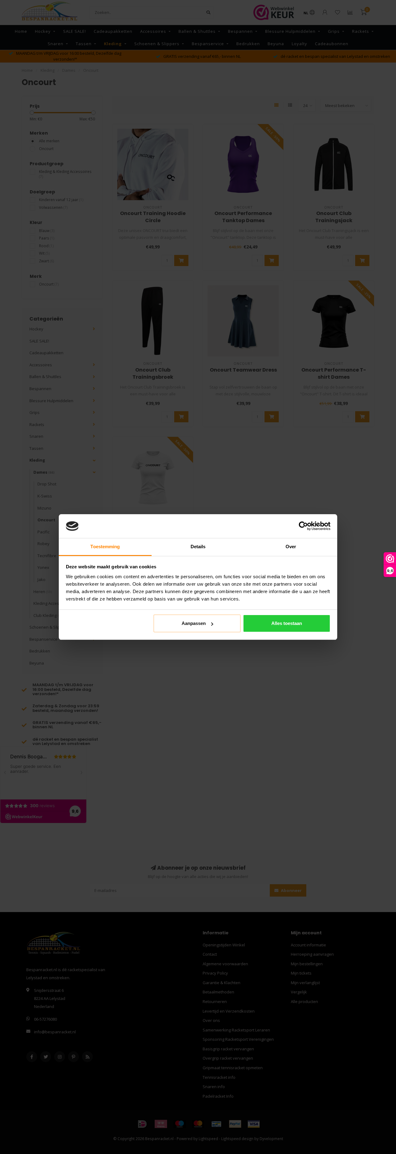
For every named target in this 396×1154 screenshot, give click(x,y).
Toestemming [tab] (105, 546)
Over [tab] (291, 546)
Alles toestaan (286, 623)
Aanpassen (194, 623)
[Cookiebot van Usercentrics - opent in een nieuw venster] (303, 526)
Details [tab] (198, 546)
